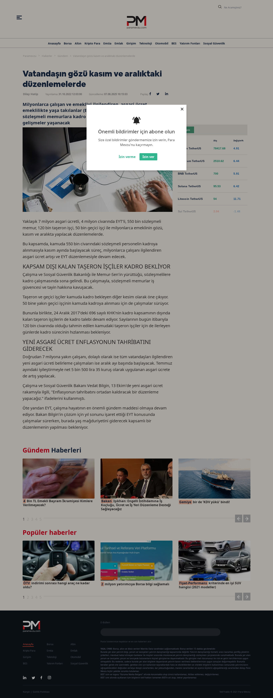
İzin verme (127, 157)
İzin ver (148, 157)
